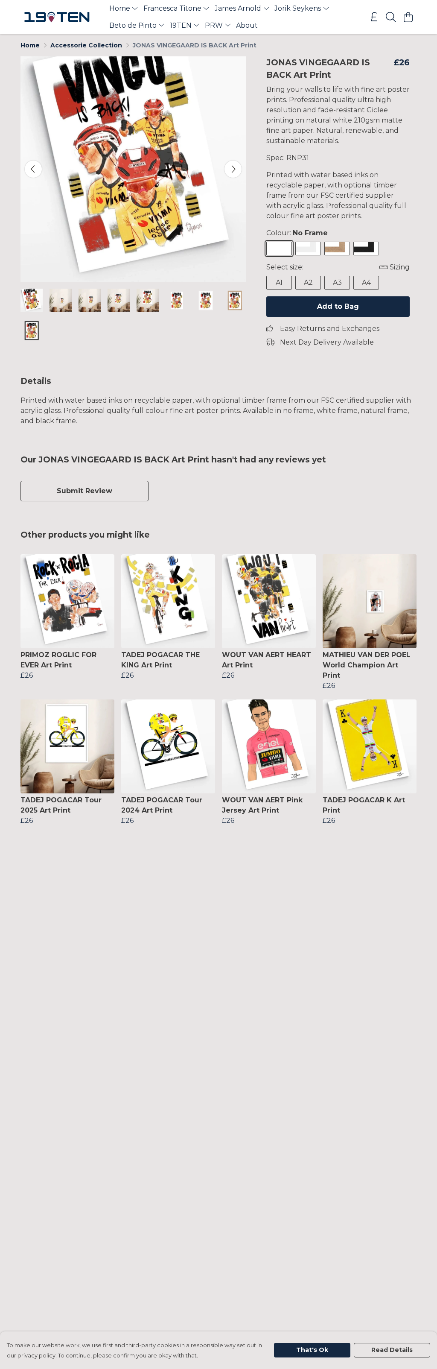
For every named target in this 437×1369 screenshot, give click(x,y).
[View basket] (408, 17)
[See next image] (233, 169)
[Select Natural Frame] (337, 248)
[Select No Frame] (279, 248)
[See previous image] (33, 169)
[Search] (390, 17)
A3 (337, 282)
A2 (308, 282)
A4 (366, 282)
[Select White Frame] (308, 248)
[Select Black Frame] (366, 248)
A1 (279, 282)
